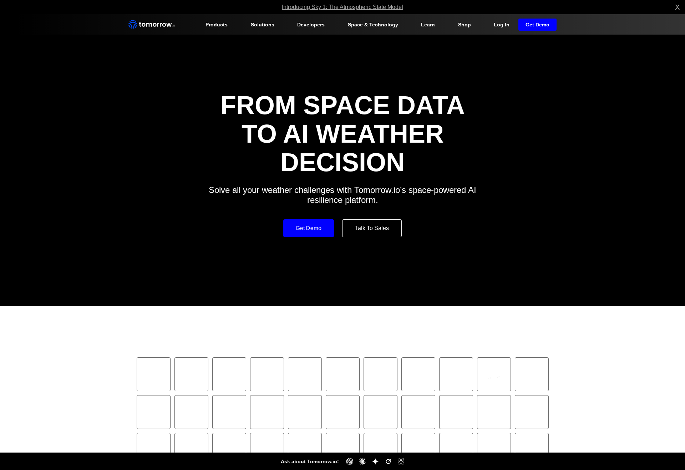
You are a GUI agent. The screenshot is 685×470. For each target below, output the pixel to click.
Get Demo (538, 24)
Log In (504, 24)
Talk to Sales (372, 199)
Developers (311, 24)
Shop (466, 24)
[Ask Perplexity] (398, 461)
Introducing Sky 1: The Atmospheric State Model (342, 7)
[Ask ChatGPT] (347, 461)
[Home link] (151, 24)
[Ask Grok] (385, 461)
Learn (427, 24)
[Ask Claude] (360, 461)
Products (216, 24)
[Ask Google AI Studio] (372, 461)
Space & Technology (373, 24)
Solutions (262, 24)
